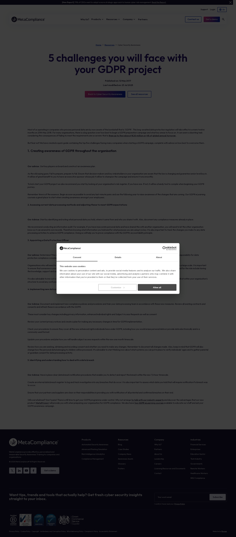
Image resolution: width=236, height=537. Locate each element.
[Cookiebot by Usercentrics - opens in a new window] (164, 248)
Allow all (157, 287)
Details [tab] (118, 257)
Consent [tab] (77, 257)
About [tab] (159, 257)
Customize (116, 287)
